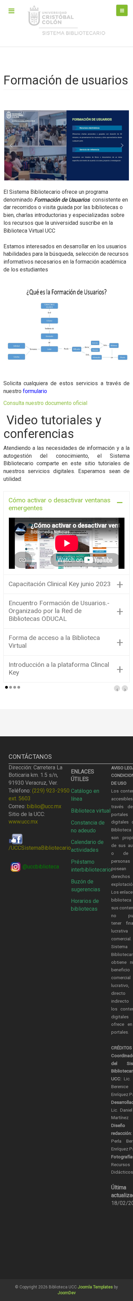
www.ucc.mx (23, 821)
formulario (35, 391)
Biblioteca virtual (90, 811)
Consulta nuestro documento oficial (45, 403)
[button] (11, 145)
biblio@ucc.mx (44, 806)
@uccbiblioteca (41, 866)
